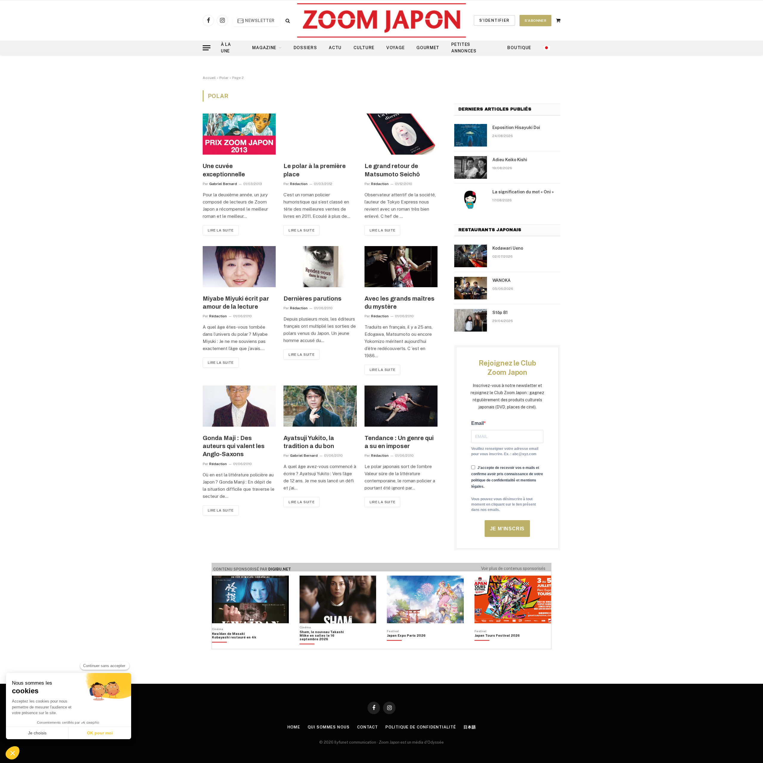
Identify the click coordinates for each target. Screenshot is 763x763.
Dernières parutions (312, 298)
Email (477, 423)
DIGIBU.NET (279, 569)
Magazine (264, 47)
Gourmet (427, 47)
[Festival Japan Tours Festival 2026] (497, 645)
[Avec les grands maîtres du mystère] (401, 266)
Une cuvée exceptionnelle (224, 170)
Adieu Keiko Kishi (509, 159)
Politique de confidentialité (420, 727)
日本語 (469, 727)
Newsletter (259, 20)
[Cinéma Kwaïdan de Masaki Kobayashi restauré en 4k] (237, 645)
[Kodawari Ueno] (470, 256)
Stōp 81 (500, 312)
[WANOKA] (470, 288)
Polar (224, 78)
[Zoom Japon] (381, 20)
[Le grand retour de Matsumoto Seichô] (401, 134)
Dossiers (305, 47)
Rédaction (299, 184)
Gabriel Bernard (223, 184)
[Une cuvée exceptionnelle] (239, 134)
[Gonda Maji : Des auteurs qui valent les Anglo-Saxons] (239, 406)
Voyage (395, 47)
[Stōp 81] (470, 320)
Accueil (209, 78)
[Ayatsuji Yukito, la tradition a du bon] (319, 406)
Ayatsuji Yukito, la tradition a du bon (308, 442)
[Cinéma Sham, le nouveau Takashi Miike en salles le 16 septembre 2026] (325, 645)
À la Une (226, 47)
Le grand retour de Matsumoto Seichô (392, 170)
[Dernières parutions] (319, 266)
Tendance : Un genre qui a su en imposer (399, 442)
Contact (367, 727)
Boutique (519, 47)
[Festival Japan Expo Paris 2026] (406, 645)
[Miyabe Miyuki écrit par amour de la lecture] (239, 266)
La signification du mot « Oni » (523, 191)
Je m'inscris (507, 528)
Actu (335, 47)
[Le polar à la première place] (319, 134)
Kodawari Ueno (507, 248)
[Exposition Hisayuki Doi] (470, 135)
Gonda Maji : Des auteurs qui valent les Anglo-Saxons (234, 446)
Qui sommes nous (329, 727)
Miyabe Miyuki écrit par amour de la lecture (236, 302)
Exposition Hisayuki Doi (516, 127)
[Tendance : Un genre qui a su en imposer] (401, 406)
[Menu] (206, 48)
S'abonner (535, 20)
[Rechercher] (287, 20)
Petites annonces (464, 47)
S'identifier (494, 20)
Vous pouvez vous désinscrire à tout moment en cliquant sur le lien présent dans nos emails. (503, 504)
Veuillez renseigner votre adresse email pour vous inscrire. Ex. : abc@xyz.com (504, 451)
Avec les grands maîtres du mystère (400, 302)
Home (293, 727)
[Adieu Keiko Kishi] (470, 167)
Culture (363, 47)
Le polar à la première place (314, 170)
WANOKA (501, 280)
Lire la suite (221, 230)
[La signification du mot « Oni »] (470, 199)
